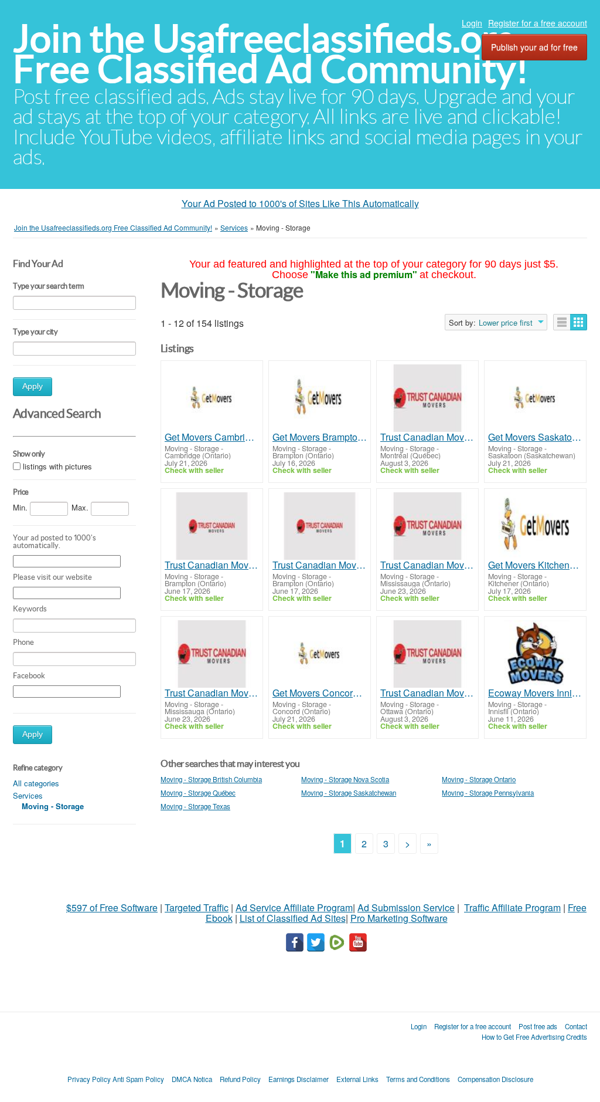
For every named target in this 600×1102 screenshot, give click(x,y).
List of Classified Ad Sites (293, 918)
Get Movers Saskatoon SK (535, 437)
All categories (36, 783)
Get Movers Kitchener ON (535, 565)
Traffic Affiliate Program (512, 907)
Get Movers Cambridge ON (212, 437)
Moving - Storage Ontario (479, 779)
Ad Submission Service (406, 907)
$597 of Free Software (112, 907)
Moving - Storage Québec (198, 792)
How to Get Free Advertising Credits (534, 1037)
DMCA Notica (192, 1079)
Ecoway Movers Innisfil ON (535, 693)
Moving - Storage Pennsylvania (488, 792)
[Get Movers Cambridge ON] (212, 398)
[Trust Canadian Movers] (427, 398)
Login (472, 23)
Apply (32, 386)
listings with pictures (57, 466)
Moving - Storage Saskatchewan (348, 792)
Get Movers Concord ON (319, 693)
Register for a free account (537, 23)
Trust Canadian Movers (427, 437)
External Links (357, 1079)
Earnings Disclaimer (298, 1079)
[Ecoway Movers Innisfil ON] (535, 654)
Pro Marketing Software (399, 918)
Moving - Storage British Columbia (211, 779)
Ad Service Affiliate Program (294, 907)
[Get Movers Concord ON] (319, 654)
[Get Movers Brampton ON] (319, 398)
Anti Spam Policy (138, 1079)
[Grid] (578, 322)
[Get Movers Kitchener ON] (535, 526)
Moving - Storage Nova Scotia (345, 779)
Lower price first (506, 322)
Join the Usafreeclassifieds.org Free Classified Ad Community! (271, 53)
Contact (576, 1026)
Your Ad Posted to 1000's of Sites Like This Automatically (300, 203)
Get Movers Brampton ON (319, 437)
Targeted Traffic (197, 907)
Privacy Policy (89, 1079)
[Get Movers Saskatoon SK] (535, 398)
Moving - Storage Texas (195, 806)
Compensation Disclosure (495, 1079)
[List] (562, 322)
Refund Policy (240, 1079)
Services (28, 795)
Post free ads (538, 1026)
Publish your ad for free (534, 47)
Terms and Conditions (418, 1079)
